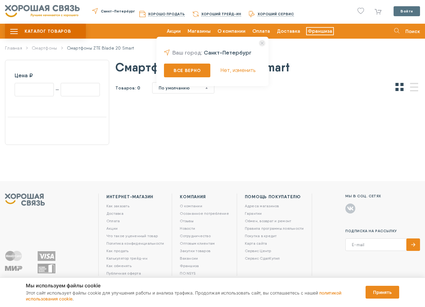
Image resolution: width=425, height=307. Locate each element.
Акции (174, 31)
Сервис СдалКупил (262, 258)
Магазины (199, 31)
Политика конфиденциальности (135, 243)
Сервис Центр (258, 250)
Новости (187, 228)
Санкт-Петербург (118, 11)
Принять (382, 292)
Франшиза (320, 31)
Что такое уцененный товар (132, 235)
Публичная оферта (123, 273)
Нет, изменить (238, 70)
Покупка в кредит (261, 235)
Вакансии (189, 258)
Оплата (261, 31)
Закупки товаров (195, 250)
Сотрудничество (195, 235)
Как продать (117, 250)
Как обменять (119, 265)
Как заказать (117, 206)
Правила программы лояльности (274, 228)
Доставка (288, 31)
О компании (231, 31)
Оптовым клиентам (197, 243)
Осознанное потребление (204, 213)
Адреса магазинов (262, 206)
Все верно (187, 70)
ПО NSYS (187, 273)
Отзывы (186, 220)
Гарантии (253, 213)
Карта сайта (256, 243)
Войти (406, 11)
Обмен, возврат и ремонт (268, 220)
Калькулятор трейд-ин (126, 258)
